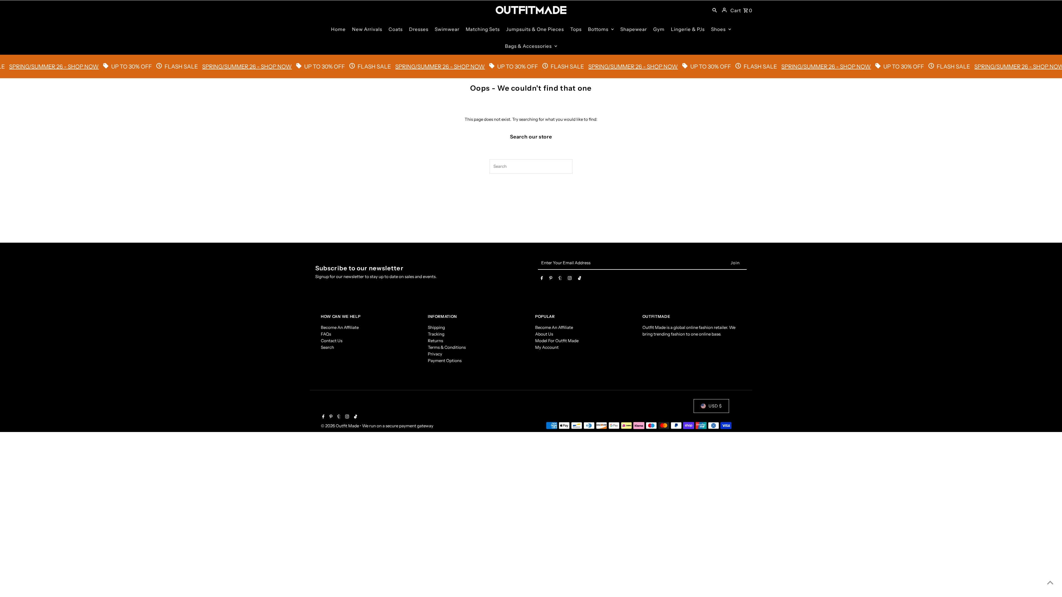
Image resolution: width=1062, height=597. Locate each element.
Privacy (435, 354)
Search (327, 347)
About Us (544, 334)
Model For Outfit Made (557, 340)
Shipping (436, 327)
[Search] (714, 10)
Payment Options (445, 360)
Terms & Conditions (447, 347)
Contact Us (331, 340)
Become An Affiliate (340, 327)
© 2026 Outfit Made (340, 425)
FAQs (326, 334)
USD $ (715, 406)
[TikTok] (579, 279)
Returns (435, 340)
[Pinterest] (550, 279)
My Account (547, 347)
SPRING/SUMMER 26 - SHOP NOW (219, 66)
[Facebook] (542, 279)
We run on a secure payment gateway (397, 425)
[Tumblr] (560, 279)
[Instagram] (570, 279)
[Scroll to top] (1050, 582)
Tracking (436, 334)
